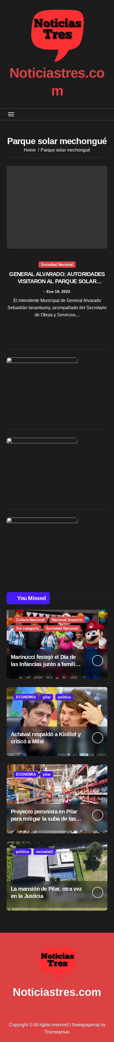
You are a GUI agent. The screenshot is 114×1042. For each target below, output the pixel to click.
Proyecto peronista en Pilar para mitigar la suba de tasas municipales (46, 818)
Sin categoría (27, 628)
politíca (64, 697)
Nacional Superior (67, 620)
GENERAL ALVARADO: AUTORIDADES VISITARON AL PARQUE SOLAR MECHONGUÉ (57, 281)
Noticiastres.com (57, 992)
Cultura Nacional (30, 620)
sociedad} (44, 852)
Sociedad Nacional (57, 265)
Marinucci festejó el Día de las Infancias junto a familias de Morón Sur (46, 664)
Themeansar (56, 1032)
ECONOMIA (26, 697)
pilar (47, 697)
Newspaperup (86, 1024)
